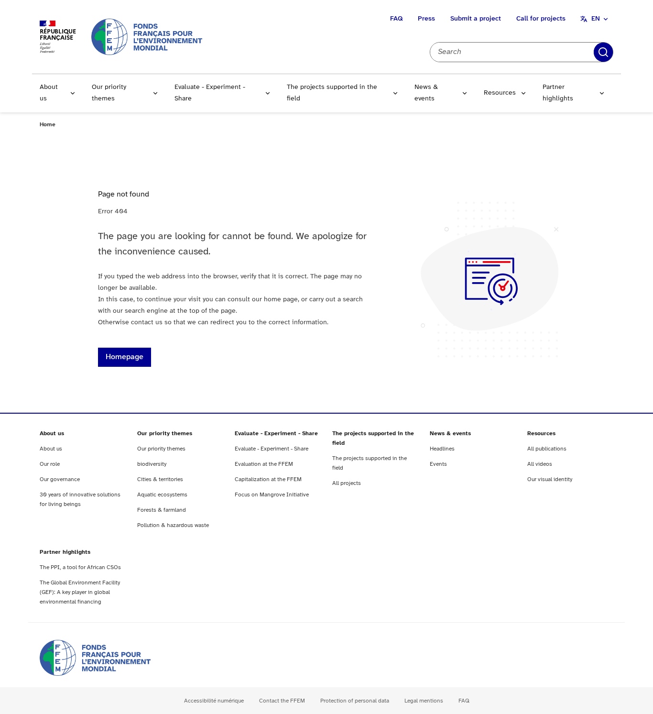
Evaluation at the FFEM (264, 464)
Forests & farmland (161, 510)
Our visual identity (549, 479)
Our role (50, 464)
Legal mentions (423, 701)
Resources (500, 93)
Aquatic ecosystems (162, 495)
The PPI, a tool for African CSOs (80, 567)
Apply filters (603, 52)
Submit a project (475, 18)
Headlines (442, 449)
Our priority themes (109, 93)
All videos (539, 464)
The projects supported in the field (332, 93)
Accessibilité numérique (214, 701)
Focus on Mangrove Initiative (272, 495)
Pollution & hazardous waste (173, 525)
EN (595, 18)
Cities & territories (160, 479)
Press (426, 18)
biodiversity (151, 464)
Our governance (60, 479)
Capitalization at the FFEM (268, 479)
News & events (426, 93)
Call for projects (541, 18)
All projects (346, 483)
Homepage (124, 357)
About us (49, 93)
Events (438, 464)
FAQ (396, 18)
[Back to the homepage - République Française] (146, 37)
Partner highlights (558, 93)
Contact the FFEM (282, 701)
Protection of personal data (354, 701)
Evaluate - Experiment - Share (209, 93)
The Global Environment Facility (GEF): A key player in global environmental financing (80, 592)
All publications (546, 449)
